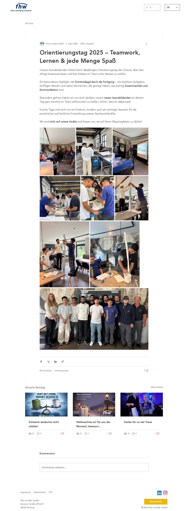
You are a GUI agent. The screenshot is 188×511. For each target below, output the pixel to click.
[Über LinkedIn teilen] (55, 361)
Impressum (26, 492)
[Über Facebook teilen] (41, 361)
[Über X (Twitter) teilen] (48, 361)
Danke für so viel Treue (138, 422)
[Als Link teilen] (62, 361)
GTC (51, 492)
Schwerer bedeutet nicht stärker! (44, 424)
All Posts (29, 23)
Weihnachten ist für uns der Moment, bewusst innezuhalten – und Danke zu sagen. (93, 424)
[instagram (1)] (165, 493)
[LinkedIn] (159, 493)
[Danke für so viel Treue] (141, 404)
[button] (155, 501)
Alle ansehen (157, 387)
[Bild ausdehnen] (57, 151)
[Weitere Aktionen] (146, 43)
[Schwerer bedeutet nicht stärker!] (46, 404)
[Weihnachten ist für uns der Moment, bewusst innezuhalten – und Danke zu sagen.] (94, 404)
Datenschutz (40, 492)
